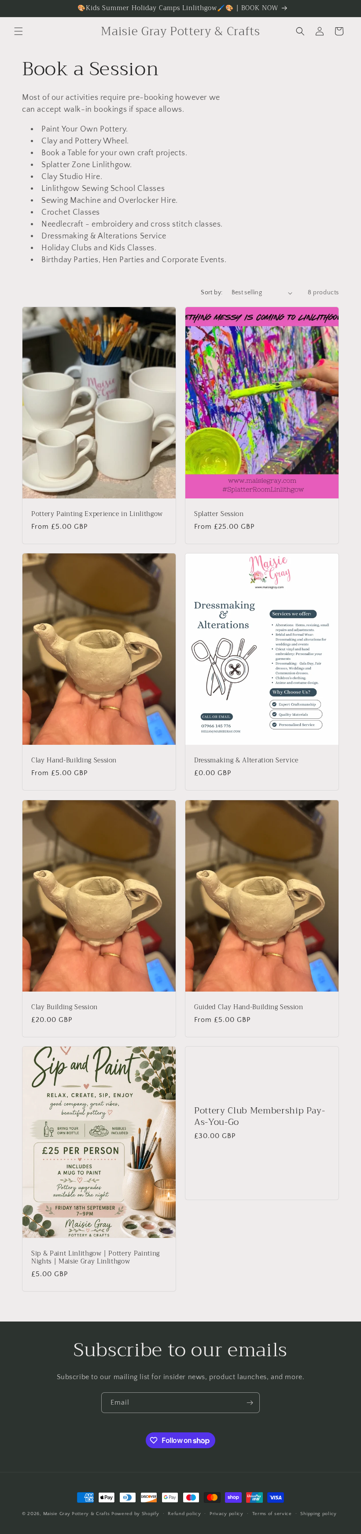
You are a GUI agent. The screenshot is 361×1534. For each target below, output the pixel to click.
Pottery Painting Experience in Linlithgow (97, 514)
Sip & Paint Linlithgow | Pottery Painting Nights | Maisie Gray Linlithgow (95, 1258)
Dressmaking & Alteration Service (246, 761)
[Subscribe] (249, 1402)
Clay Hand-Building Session (74, 761)
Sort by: (211, 292)
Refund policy (184, 1513)
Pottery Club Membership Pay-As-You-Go (259, 1116)
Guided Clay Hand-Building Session (248, 1007)
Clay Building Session (64, 1007)
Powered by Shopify (135, 1513)
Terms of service (272, 1513)
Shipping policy (318, 1513)
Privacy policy (226, 1513)
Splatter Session (219, 514)
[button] (18, 31)
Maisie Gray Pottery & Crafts (76, 1513)
